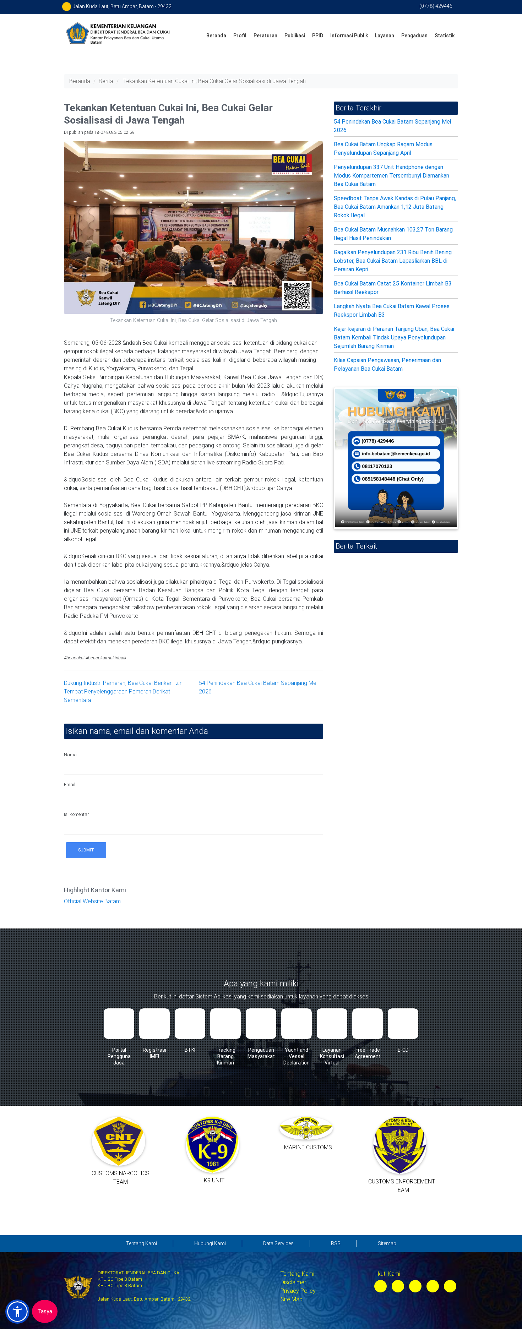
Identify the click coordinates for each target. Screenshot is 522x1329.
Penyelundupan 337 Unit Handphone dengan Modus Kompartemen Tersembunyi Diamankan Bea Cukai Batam (391, 175)
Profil (239, 35)
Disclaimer (293, 1282)
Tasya (44, 1311)
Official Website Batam (92, 901)
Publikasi (294, 35)
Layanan (384, 35)
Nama (70, 754)
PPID (317, 35)
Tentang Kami (297, 1273)
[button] (17, 1311)
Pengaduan (414, 35)
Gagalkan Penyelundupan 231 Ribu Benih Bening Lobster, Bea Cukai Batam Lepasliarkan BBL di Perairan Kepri (393, 261)
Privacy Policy (298, 1290)
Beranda (216, 35)
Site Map (292, 1299)
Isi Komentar (76, 814)
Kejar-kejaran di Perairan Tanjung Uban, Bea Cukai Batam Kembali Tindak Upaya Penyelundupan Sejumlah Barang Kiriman (394, 337)
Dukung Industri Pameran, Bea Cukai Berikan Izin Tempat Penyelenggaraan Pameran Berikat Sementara (123, 691)
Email (69, 784)
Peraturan (265, 35)
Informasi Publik (349, 35)
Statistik (445, 35)
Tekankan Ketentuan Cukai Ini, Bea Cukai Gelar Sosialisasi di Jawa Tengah (214, 81)
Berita (106, 81)
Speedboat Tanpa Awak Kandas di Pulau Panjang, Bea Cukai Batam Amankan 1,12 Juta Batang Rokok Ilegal (395, 207)
